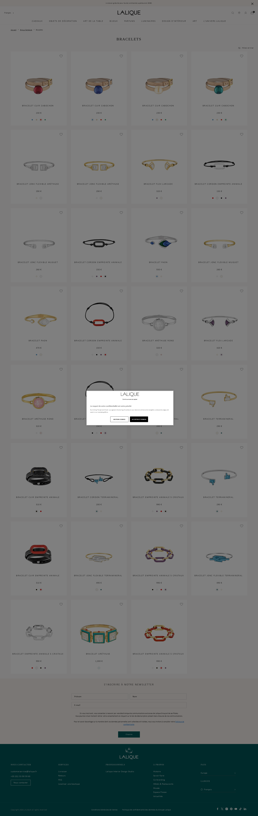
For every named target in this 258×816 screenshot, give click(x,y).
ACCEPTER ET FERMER (139, 419)
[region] (130, 408)
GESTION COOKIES (119, 419)
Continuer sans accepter (130, 399)
